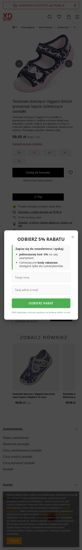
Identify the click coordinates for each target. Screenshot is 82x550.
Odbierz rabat (41, 303)
